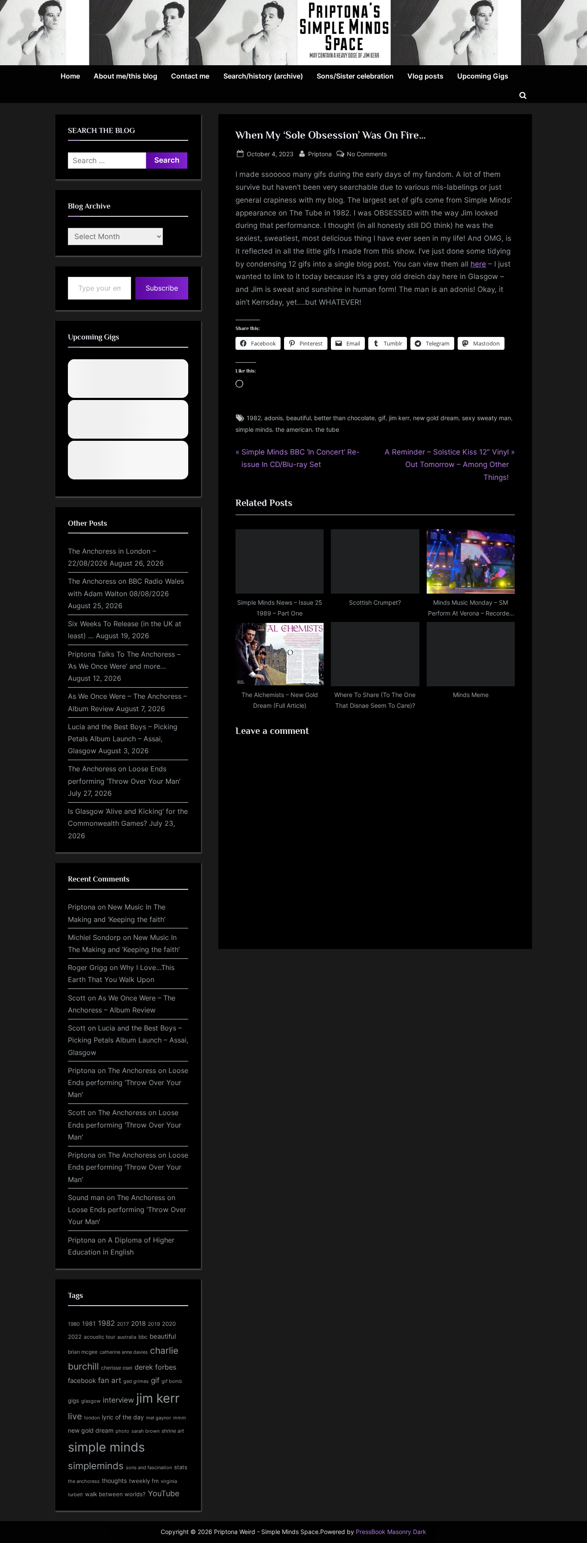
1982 (254, 417)
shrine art (173, 1431)
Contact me (190, 76)
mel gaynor (158, 1418)
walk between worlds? (115, 1494)
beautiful (298, 417)
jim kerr (399, 417)
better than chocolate (344, 417)
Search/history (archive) (263, 76)
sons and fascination (149, 1467)
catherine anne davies (124, 1352)
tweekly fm (144, 1480)
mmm (179, 1418)
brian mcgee (83, 1352)
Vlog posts (425, 76)
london (92, 1418)
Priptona (320, 154)
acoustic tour (99, 1337)
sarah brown (145, 1431)
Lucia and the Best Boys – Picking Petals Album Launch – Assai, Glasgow (122, 738)
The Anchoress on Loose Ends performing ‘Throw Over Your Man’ (128, 1082)
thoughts (114, 1480)
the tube (327, 429)
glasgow (91, 1401)
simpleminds (96, 1465)
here (478, 264)
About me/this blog (125, 76)
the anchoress (84, 1481)
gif (381, 417)
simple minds (253, 429)
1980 (74, 1324)
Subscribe (162, 288)
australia (126, 1337)
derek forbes (155, 1367)
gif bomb (172, 1381)
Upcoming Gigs (482, 76)
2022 (75, 1336)
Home (70, 76)
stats (180, 1467)
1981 (89, 1323)
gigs (73, 1400)
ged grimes (136, 1381)
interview (118, 1399)
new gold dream (436, 417)
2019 (154, 1324)
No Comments (367, 154)
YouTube (163, 1493)
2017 (123, 1324)
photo (122, 1431)
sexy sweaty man (486, 417)
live (75, 1416)
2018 (138, 1324)
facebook (82, 1380)
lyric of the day (123, 1417)
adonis (273, 417)
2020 (169, 1324)
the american (293, 429)
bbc (142, 1337)
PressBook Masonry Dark (391, 1531)
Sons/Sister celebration (355, 76)
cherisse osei (116, 1367)
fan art (109, 1380)
